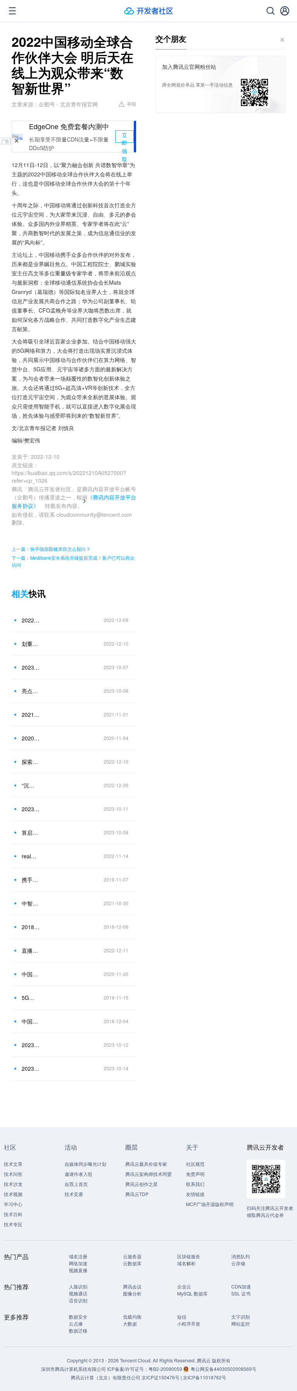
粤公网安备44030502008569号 (223, 1368)
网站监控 (240, 1323)
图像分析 (132, 1293)
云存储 (238, 1263)
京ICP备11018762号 (204, 1377)
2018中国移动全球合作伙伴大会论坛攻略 (30, 927)
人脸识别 (78, 1286)
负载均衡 (132, 1316)
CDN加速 (241, 1286)
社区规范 (195, 1163)
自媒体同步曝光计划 (85, 1163)
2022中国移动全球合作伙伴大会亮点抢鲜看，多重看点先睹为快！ (30, 620)
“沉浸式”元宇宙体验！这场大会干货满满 (30, 785)
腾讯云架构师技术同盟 (148, 1174)
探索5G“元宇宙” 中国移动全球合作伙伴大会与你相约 (30, 762)
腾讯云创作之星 (141, 1184)
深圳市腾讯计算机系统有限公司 (73, 1368)
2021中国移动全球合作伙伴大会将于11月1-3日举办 (30, 714)
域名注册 (78, 1256)
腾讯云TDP (136, 1194)
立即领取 (124, 137)
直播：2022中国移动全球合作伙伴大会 (30, 950)
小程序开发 (188, 1323)
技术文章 (13, 1163)
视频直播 (78, 1270)
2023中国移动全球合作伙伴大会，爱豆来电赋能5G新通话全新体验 (30, 1068)
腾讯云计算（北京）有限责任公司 (105, 1377)
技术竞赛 (74, 1194)
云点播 (76, 1323)
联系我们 (195, 1184)
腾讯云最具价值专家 (146, 1163)
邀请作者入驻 (78, 1174)
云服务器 (132, 1256)
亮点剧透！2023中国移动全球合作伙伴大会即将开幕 (30, 691)
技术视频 (13, 1194)
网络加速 (78, 1263)
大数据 (130, 1323)
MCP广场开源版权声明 (210, 1204)
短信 (181, 1316)
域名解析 (186, 1263)
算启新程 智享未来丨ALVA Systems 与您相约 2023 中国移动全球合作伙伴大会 (30, 832)
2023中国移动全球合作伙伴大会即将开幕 (30, 667)
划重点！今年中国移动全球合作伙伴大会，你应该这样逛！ (30, 644)
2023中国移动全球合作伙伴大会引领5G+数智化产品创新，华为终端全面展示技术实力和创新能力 (30, 1045)
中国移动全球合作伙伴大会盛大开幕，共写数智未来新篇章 (30, 974)
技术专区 (13, 1224)
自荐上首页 (76, 1184)
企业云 (184, 1286)
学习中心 (13, 1204)
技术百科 (13, 1214)
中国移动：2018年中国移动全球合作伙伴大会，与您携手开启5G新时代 (30, 1021)
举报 (131, 103)
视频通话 (78, 1293)
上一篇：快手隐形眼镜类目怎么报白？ (51, 548)
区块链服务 (188, 1256)
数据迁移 (78, 1330)
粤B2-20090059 (165, 1368)
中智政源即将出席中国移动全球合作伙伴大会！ (30, 903)
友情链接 (195, 1194)
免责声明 (195, 1174)
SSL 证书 (241, 1293)
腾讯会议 (132, 1286)
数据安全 (78, 1316)
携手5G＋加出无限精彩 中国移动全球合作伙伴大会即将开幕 (30, 879)
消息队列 (240, 1256)
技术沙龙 (13, 1184)
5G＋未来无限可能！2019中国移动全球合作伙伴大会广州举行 (30, 997)
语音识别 (78, 1300)
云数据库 (132, 1263)
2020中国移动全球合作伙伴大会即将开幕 (30, 738)
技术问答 (13, 1174)
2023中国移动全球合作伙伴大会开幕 (30, 809)
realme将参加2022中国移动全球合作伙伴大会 (30, 856)
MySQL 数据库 (192, 1293)
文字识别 (240, 1316)
